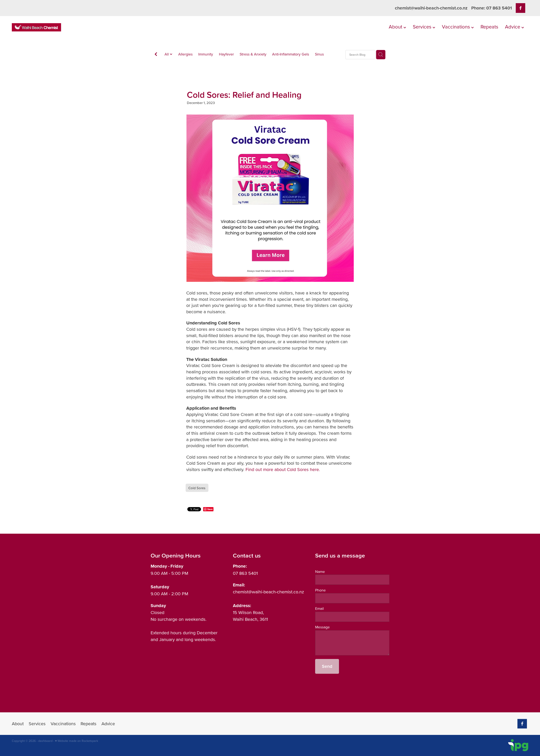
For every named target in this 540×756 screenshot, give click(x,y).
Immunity (205, 54)
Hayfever (226, 54)
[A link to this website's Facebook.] (520, 8)
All (167, 54)
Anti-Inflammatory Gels (290, 54)
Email (319, 608)
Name (320, 572)
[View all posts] (156, 55)
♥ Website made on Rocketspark (76, 741)
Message (322, 627)
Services (423, 26)
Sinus (319, 54)
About (396, 26)
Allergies (185, 54)
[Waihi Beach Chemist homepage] (63, 27)
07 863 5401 (245, 573)
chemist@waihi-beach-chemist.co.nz (431, 8)
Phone (320, 590)
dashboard (45, 741)
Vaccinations (456, 26)
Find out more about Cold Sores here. (283, 469)
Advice (513, 26)
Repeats (489, 26)
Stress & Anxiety (253, 54)
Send (327, 666)
